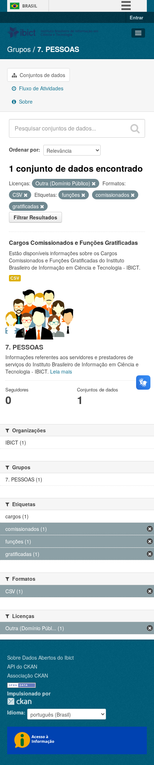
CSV (14, 278)
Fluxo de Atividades (40, 88)
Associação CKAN (27, 675)
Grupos (19, 49)
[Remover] (94, 183)
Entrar (136, 17)
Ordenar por (23, 149)
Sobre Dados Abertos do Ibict (40, 657)
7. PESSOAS (58, 49)
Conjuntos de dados (41, 75)
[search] (135, 128)
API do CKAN (22, 666)
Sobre (25, 101)
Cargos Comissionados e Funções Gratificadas (73, 242)
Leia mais (61, 371)
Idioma (15, 712)
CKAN (19, 701)
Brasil (29, 6)
